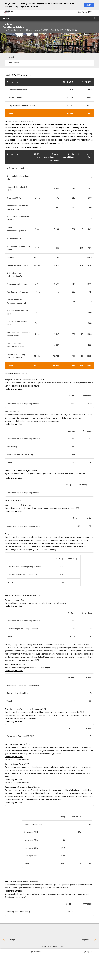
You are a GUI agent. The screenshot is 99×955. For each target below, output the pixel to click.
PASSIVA (46, 30)
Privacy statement (52, 947)
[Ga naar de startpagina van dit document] (8, 12)
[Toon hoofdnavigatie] (7, 18)
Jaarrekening (14, 30)
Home (5, 30)
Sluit (88, 5)
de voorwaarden (31, 7)
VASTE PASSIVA (57, 30)
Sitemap (62, 947)
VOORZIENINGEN (71, 30)
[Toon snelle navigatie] (95, 18)
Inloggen (36, 952)
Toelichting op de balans (31, 30)
